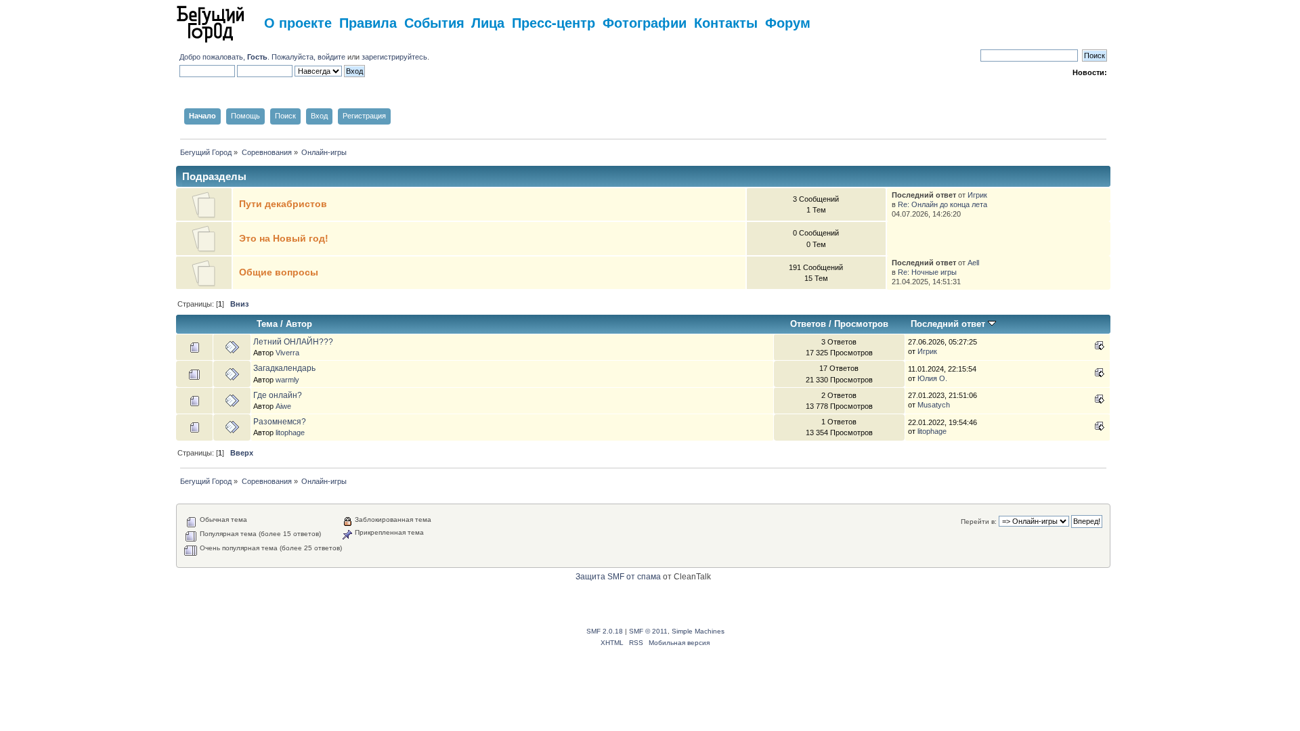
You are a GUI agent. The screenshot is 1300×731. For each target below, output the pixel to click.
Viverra (287, 353)
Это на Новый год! (283, 239)
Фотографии (645, 22)
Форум (787, 22)
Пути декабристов (283, 204)
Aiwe (283, 406)
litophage (290, 432)
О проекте (298, 22)
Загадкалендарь (284, 368)
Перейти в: (979, 521)
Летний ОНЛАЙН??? (293, 342)
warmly (287, 380)
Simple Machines (698, 631)
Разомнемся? (279, 421)
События (434, 22)
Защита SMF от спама (618, 576)
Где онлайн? (277, 395)
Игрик (977, 195)
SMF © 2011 (648, 631)
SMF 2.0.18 (604, 631)
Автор (299, 324)
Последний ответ (949, 324)
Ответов (808, 324)
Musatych (933, 405)
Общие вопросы (278, 272)
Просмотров (861, 324)
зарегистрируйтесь (394, 57)
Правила (368, 22)
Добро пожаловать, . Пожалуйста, (248, 57)
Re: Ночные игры (927, 272)
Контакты (726, 22)
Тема (267, 324)
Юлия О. (932, 378)
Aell (973, 263)
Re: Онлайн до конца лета (942, 204)
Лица (487, 22)
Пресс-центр (553, 22)
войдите (331, 57)
